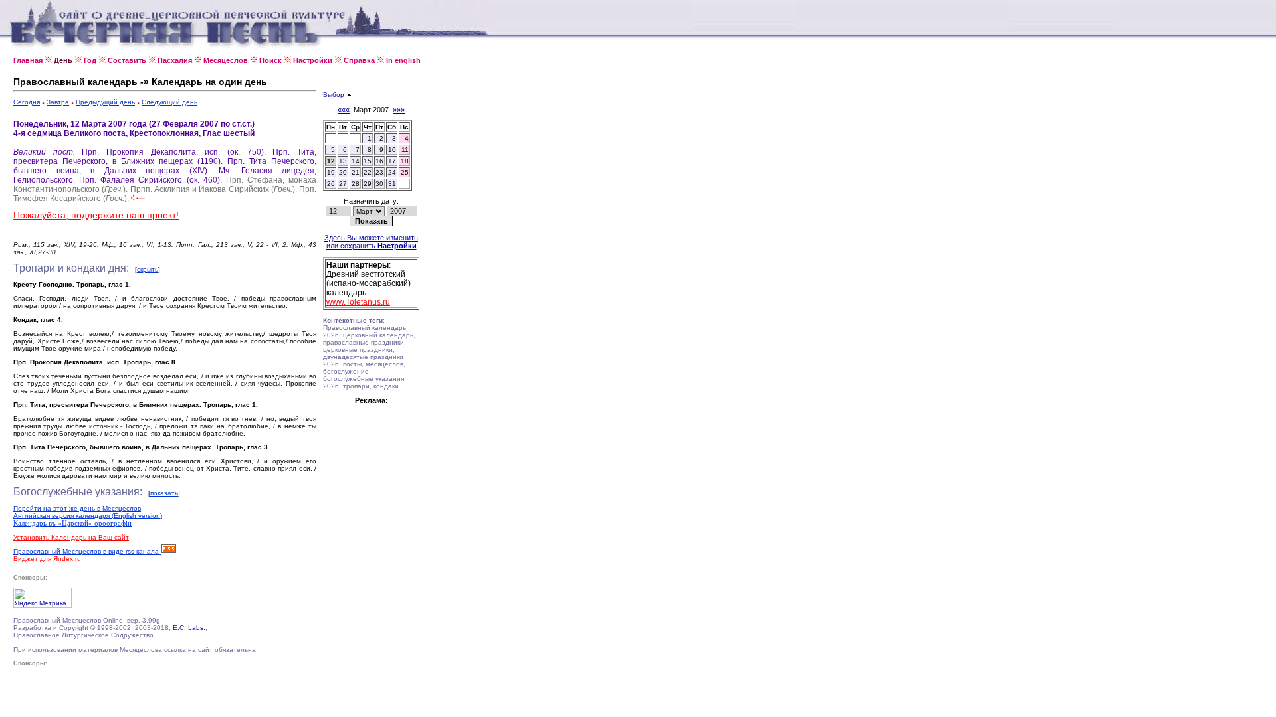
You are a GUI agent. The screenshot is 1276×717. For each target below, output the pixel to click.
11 (405, 149)
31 (392, 183)
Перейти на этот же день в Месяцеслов (77, 508)
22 (368, 172)
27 (343, 183)
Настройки (312, 60)
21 (356, 172)
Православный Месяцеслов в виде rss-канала (87, 551)
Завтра (58, 102)
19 (331, 172)
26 (331, 183)
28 (356, 183)
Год (90, 60)
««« (344, 110)
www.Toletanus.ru (358, 302)
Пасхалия (175, 60)
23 (379, 172)
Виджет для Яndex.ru (47, 558)
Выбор (334, 94)
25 (405, 172)
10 (392, 149)
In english (403, 60)
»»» (399, 110)
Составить (127, 60)
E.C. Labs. (189, 627)
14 (356, 161)
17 (392, 161)
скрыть (147, 269)
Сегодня (26, 102)
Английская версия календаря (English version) (87, 515)
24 (392, 172)
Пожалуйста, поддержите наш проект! (96, 215)
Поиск (270, 60)
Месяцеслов (225, 60)
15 (368, 161)
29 (368, 183)
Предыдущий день (105, 102)
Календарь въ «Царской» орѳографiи (72, 523)
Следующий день (169, 102)
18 (405, 161)
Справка (359, 60)
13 (343, 161)
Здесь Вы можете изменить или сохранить (371, 242)
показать (164, 493)
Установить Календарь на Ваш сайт (71, 537)
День (63, 60)
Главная (28, 60)
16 (379, 161)
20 (343, 172)
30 (379, 183)
